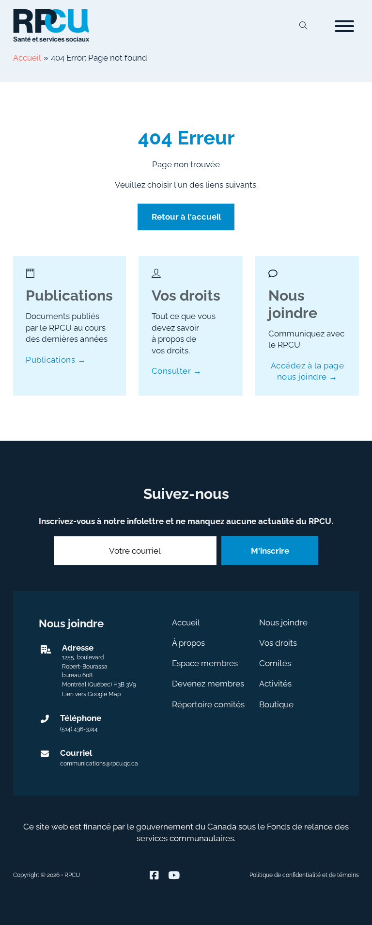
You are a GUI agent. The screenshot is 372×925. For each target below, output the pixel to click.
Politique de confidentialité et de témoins (304, 875)
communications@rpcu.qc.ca (99, 763)
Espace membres (205, 663)
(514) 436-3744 (79, 729)
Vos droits (278, 643)
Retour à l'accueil (186, 217)
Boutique (276, 704)
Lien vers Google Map (91, 694)
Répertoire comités (208, 704)
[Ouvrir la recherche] (303, 26)
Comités (275, 663)
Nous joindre (283, 622)
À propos (188, 643)
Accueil (186, 622)
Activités (275, 683)
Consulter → (177, 371)
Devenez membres (208, 683)
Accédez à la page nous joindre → (307, 371)
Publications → (56, 360)
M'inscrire (270, 551)
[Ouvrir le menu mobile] (344, 26)
